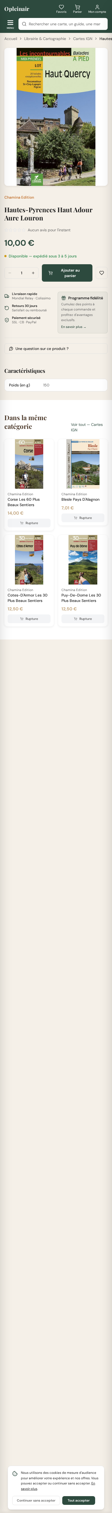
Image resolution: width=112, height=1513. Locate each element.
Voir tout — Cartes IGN (87, 427)
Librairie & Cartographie (45, 38)
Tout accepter (79, 1500)
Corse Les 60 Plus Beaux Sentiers (24, 502)
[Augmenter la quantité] (33, 273)
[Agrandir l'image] (100, 178)
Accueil (10, 38)
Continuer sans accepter (36, 1500)
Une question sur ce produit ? (42, 348)
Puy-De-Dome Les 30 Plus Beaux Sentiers (81, 598)
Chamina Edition (19, 197)
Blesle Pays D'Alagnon (80, 499)
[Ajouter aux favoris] (102, 273)
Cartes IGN (82, 38)
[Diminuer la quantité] (10, 273)
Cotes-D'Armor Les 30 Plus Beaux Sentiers (28, 598)
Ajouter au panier (70, 273)
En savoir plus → (73, 327)
